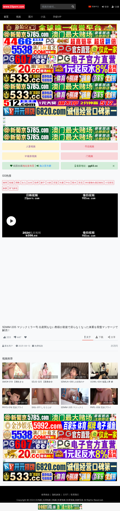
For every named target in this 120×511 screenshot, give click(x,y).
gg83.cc (93, 165)
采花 (80, 182)
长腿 (62, 182)
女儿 (24, 182)
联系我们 (75, 494)
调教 (18, 182)
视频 (18, 16)
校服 (11, 182)
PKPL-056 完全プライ (100, 407)
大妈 (49, 182)
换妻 (5, 188)
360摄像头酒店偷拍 (94, 182)
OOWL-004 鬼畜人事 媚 (101, 381)
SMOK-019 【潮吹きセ (13, 381)
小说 (43, 16)
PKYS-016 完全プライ (12, 407)
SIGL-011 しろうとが (41, 407)
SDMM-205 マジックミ (72, 407)
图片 (30, 16)
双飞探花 (13, 188)
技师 (36, 182)
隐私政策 (56, 494)
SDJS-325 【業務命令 (42, 381)
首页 (6, 16)
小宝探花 (109, 182)
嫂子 (43, 182)
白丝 (30, 182)
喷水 (74, 182)
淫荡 (55, 182)
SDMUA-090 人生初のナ (72, 381)
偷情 (5, 182)
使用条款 (45, 494)
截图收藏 (23, 165)
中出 (68, 182)
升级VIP (57, 16)
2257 (65, 494)
